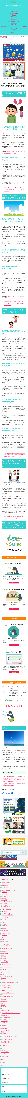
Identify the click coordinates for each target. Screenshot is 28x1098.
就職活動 (4, 1025)
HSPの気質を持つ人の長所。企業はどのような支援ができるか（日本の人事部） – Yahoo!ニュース (14, 303)
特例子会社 (4, 1006)
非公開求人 (4, 1028)
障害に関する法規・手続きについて (11, 1013)
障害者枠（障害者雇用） (7, 996)
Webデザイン (4, 1001)
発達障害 (4, 935)
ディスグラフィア (5, 946)
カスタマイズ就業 (7, 497)
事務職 (3, 1005)
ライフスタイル (6, 965)
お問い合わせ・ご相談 (14, 706)
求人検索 (14, 15)
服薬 (2, 955)
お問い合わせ (14, 32)
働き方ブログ (14, 11)
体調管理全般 (4, 953)
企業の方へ (14, 24)
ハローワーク (4, 917)
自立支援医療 (4, 1021)
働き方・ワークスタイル (8, 990)
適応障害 (3, 896)
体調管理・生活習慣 (7, 948)
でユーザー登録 (17, 700)
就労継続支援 (4, 887)
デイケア (3, 919)
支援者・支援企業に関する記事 (10, 982)
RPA (2, 994)
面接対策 (3, 1033)
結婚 (2, 973)
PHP (2, 1059)
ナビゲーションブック (7, 1030)
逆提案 (4, 1062)
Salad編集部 (5, 512)
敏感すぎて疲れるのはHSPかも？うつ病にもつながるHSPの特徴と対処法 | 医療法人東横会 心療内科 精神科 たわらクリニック (15, 454)
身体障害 (4, 926)
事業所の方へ (14, 23)
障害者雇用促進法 (5, 1017)
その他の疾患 (4, 962)
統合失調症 (4, 900)
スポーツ (3, 979)
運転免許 (3, 978)
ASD (2, 939)
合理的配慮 (4, 1022)
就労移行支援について (14, 21)
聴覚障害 (3, 928)
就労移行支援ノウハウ (8, 883)
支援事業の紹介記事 (6, 987)
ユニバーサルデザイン (7, 967)
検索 (23, 852)
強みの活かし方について (7, 1039)
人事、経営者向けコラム (8, 890)
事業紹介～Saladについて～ (9, 933)
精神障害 (4, 892)
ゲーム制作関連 (5, 1052)
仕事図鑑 (4, 1045)
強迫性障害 (4, 903)
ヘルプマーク (4, 969)
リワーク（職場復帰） (8, 915)
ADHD (3, 938)
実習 (2, 1032)
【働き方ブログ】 (5, 879)
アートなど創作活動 (6, 976)
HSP (3, 133)
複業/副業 (3, 1000)
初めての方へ (14, 19)
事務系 (3, 1050)
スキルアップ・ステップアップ (10, 1036)
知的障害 (4, 911)
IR (1, 1065)
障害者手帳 (4, 1016)
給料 (2, 1003)
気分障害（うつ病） (6, 907)
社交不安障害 (4, 905)
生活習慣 (3, 960)
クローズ (3, 998)
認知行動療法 (4, 951)
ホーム (14, 10)
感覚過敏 (3, 958)
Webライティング (6, 1010)
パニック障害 (4, 895)
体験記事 (4, 924)
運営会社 (14, 30)
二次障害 (3, 956)
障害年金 (3, 1019)
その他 (3, 1053)
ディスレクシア (5, 944)
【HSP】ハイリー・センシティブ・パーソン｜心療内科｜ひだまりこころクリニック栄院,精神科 (15, 189)
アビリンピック (5, 971)
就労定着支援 (4, 885)
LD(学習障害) (4, 941)
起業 (2, 1008)
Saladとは (14, 16)
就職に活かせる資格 (6, 1043)
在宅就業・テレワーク (8, 913)
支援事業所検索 (14, 13)
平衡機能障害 (4, 930)
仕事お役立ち (5, 1056)
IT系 (2, 1048)
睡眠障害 (3, 898)
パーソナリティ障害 (6, 901)
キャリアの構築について (7, 993)
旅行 (2, 974)
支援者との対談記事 (6, 985)
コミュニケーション (6, 1041)
